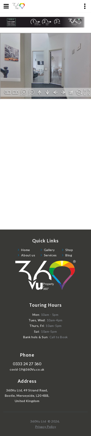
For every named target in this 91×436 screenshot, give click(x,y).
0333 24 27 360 (27, 363)
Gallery (49, 250)
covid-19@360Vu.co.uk (27, 369)
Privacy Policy (45, 426)
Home (25, 250)
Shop (69, 250)
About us (28, 255)
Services (50, 255)
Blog (68, 255)
